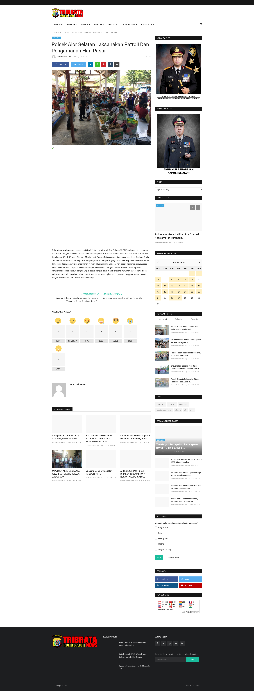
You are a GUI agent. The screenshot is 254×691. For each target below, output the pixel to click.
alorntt (178, 410)
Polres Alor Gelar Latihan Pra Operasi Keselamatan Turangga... (177, 236)
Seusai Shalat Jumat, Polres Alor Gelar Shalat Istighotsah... (184, 328)
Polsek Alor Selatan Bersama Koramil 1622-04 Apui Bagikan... (186, 460)
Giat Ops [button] (112, 24)
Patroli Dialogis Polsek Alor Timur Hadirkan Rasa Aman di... (185, 380)
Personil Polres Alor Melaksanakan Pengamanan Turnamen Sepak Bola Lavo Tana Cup (77, 299)
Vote (159, 557)
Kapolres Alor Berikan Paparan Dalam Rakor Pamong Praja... (135, 437)
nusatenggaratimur (164, 410)
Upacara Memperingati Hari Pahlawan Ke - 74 (99, 472)
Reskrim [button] (71, 24)
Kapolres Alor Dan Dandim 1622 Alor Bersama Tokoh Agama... (186, 487)
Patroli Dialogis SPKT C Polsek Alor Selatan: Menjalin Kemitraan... (132, 655)
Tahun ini (194, 319)
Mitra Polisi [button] (129, 24)
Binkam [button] (85, 24)
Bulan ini (178, 319)
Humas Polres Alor (64, 57)
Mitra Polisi (64, 32)
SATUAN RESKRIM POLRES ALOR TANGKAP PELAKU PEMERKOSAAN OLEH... (99, 438)
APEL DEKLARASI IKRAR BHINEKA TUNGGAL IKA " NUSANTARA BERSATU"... (132, 474)
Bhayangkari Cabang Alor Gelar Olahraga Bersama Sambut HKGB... (185, 367)
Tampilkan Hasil (172, 557)
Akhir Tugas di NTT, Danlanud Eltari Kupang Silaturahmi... (132, 643)
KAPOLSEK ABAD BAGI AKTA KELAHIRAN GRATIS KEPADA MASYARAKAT (66, 474)
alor (191, 410)
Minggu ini (163, 319)
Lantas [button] (98, 24)
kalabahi (172, 404)
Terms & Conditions (192, 685)
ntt (185, 410)
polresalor (183, 404)
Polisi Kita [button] (147, 24)
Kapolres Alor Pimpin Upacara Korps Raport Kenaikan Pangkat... (186, 473)
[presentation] (192, 207)
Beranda (58, 24)
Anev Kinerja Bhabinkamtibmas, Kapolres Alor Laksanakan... (184, 500)
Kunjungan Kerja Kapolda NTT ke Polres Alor (122, 298)
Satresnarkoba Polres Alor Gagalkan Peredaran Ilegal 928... (186, 341)
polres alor (160, 404)
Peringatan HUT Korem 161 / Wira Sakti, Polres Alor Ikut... (65, 437)
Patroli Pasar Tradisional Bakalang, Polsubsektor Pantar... (186, 354)
